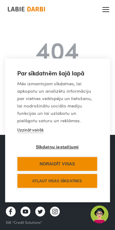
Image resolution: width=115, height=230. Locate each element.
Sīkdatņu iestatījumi (57, 147)
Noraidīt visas (57, 164)
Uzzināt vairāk (30, 130)
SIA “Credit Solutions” (24, 222)
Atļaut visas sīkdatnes (57, 181)
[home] (26, 9)
